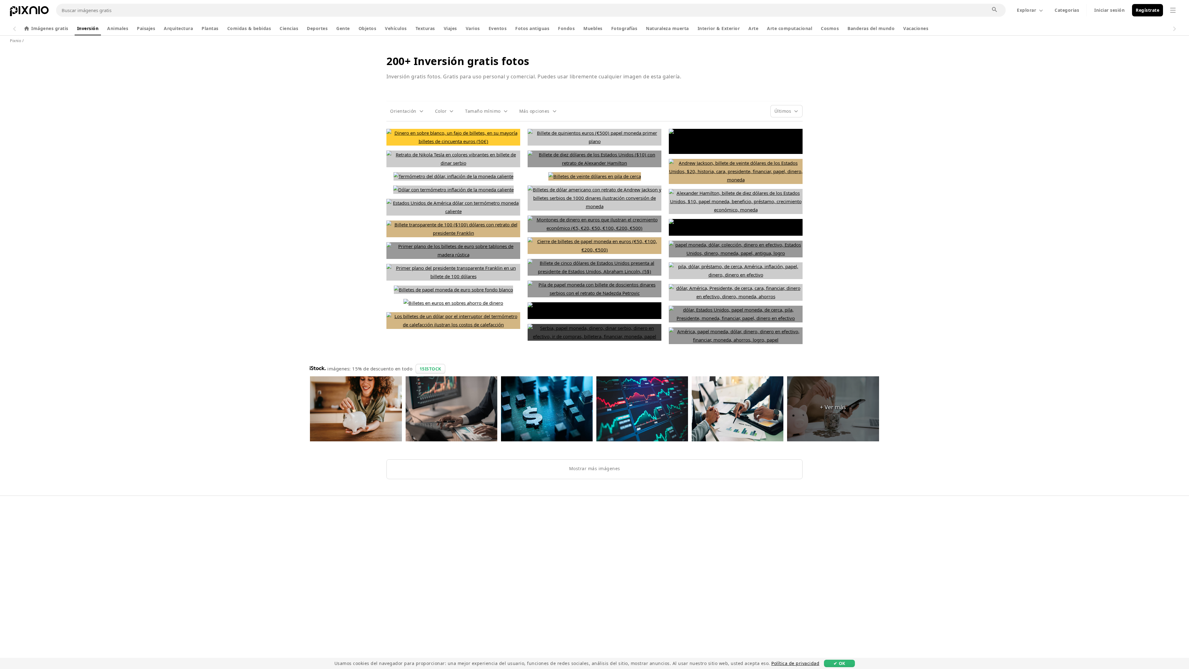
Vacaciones (915, 28)
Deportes (317, 28)
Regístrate (1147, 10)
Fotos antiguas (532, 28)
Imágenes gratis (49, 28)
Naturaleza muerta (667, 28)
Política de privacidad (795, 663)
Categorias (1067, 10)
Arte (753, 28)
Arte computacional (789, 28)
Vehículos (396, 28)
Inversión (88, 28)
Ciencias (289, 28)
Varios (473, 28)
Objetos (368, 28)
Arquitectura (178, 28)
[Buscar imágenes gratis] (994, 10)
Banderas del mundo (871, 28)
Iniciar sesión (1109, 10)
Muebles (593, 28)
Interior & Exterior (719, 28)
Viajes (450, 28)
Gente (343, 28)
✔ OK (839, 663)
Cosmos (830, 28)
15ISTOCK (430, 369)
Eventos (498, 28)
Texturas (425, 28)
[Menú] (1173, 10)
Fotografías (624, 28)
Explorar (1026, 10)
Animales (117, 28)
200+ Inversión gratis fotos (457, 61)
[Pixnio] (29, 12)
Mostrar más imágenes (594, 468)
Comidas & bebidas (249, 28)
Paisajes (146, 28)
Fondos (566, 28)
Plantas (210, 28)
